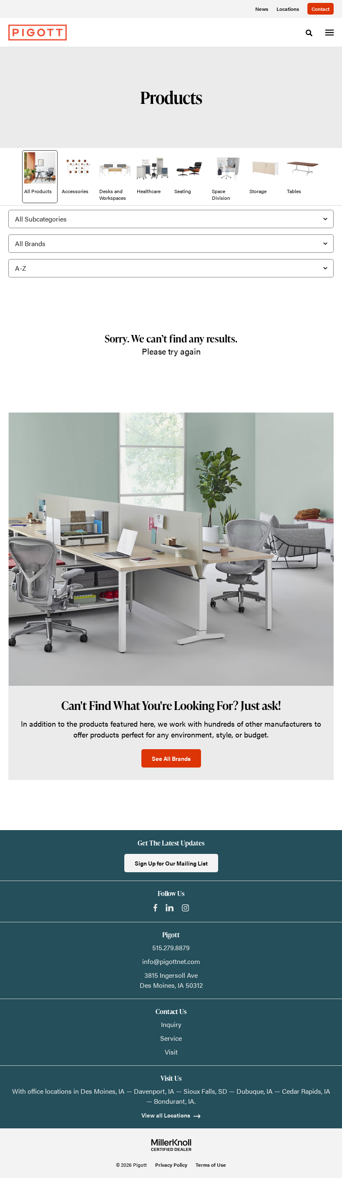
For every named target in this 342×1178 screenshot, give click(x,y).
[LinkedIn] (170, 907)
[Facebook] (155, 907)
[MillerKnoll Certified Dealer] (171, 1145)
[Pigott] (37, 32)
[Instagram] (185, 907)
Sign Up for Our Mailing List (171, 863)
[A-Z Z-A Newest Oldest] (171, 268)
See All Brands (171, 758)
